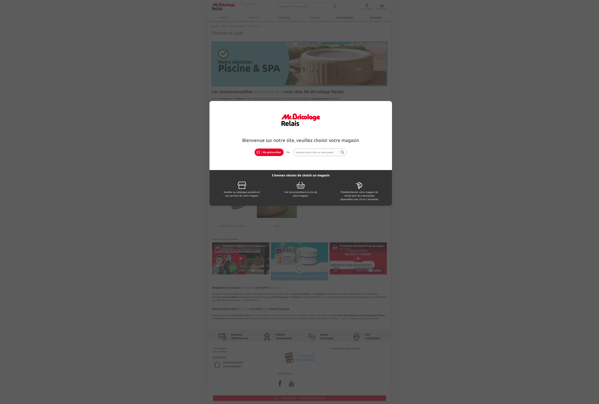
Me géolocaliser (272, 152)
